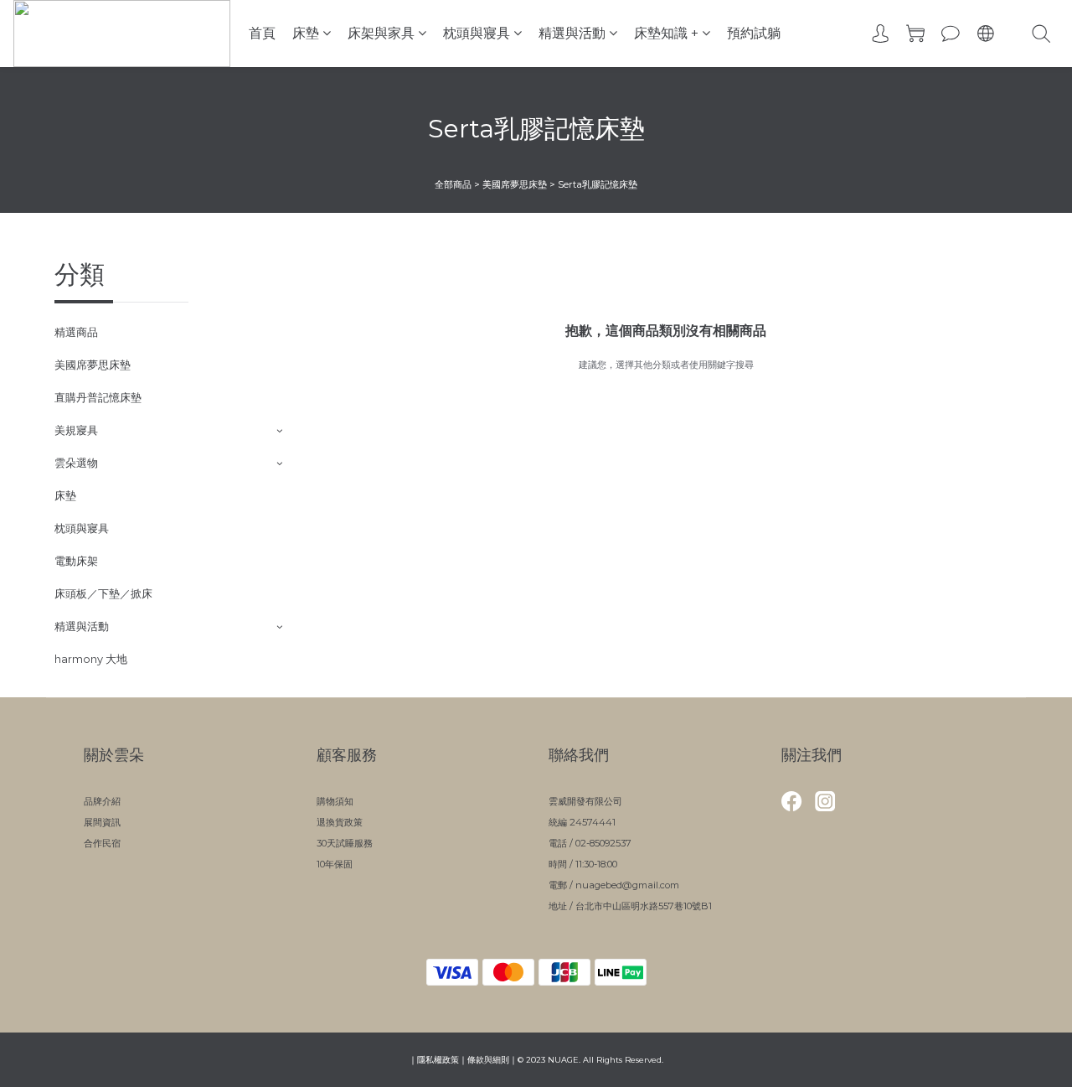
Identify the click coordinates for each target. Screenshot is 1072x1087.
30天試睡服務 (345, 843)
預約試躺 (754, 33)
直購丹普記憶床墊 (98, 397)
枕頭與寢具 (476, 33)
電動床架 (76, 561)
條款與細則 (488, 1059)
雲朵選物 (76, 463)
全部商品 (453, 184)
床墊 (305, 33)
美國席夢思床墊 (514, 184)
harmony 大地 (90, 659)
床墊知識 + (666, 33)
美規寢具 (76, 430)
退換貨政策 (340, 822)
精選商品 (76, 332)
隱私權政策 (438, 1059)
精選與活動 (572, 33)
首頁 (262, 33)
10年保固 (335, 864)
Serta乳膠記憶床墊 (597, 184)
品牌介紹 (102, 801)
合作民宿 (102, 843)
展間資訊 (102, 822)
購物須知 (335, 801)
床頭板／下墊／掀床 (103, 593)
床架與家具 (381, 33)
